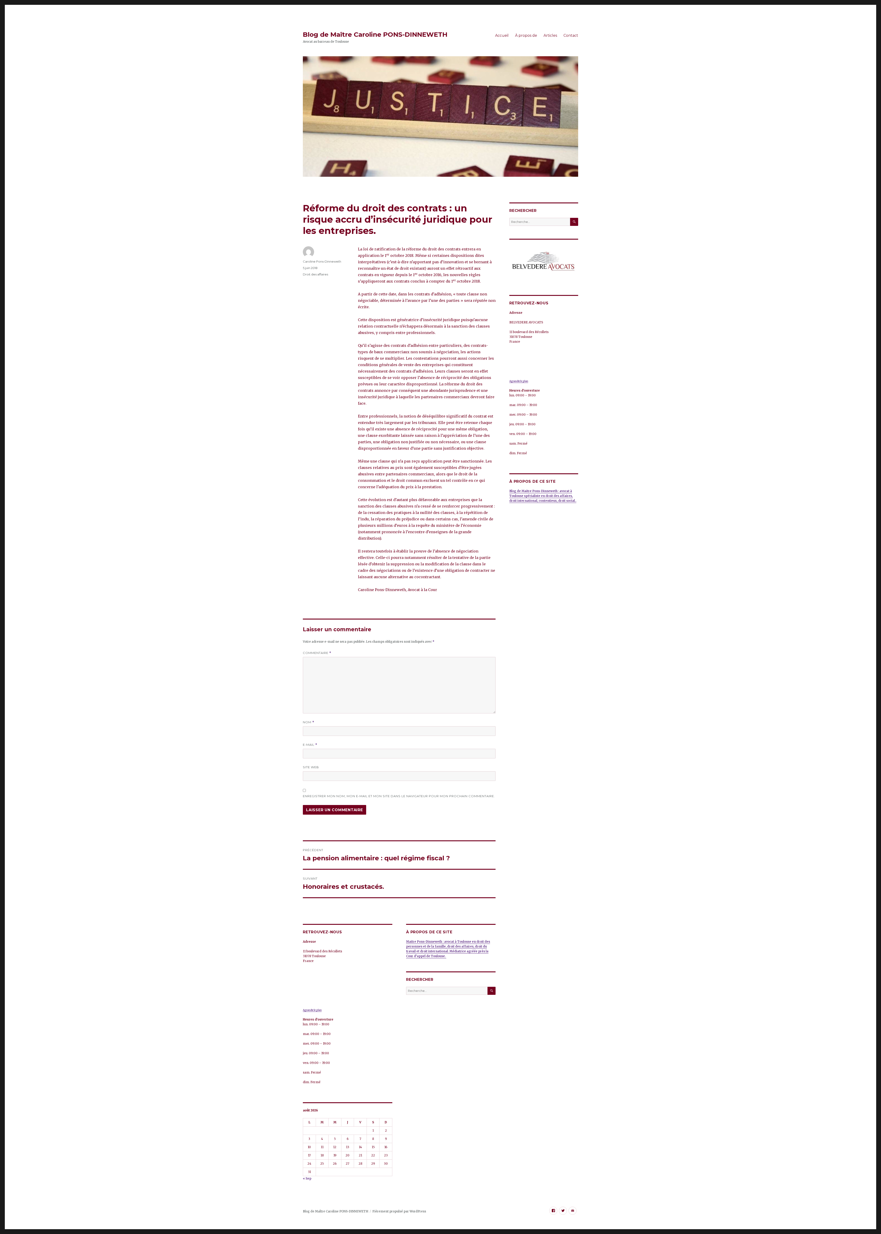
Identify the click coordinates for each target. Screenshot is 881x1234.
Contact (570, 35)
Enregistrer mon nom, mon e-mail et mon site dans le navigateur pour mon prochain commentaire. (399, 796)
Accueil (502, 35)
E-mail (310, 745)
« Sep (307, 1179)
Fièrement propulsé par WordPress (399, 1211)
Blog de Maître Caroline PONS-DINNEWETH (375, 34)
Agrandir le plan (312, 1010)
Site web (311, 767)
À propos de (526, 35)
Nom (308, 722)
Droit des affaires (315, 274)
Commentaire (317, 653)
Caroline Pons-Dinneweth (322, 261)
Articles (550, 35)
